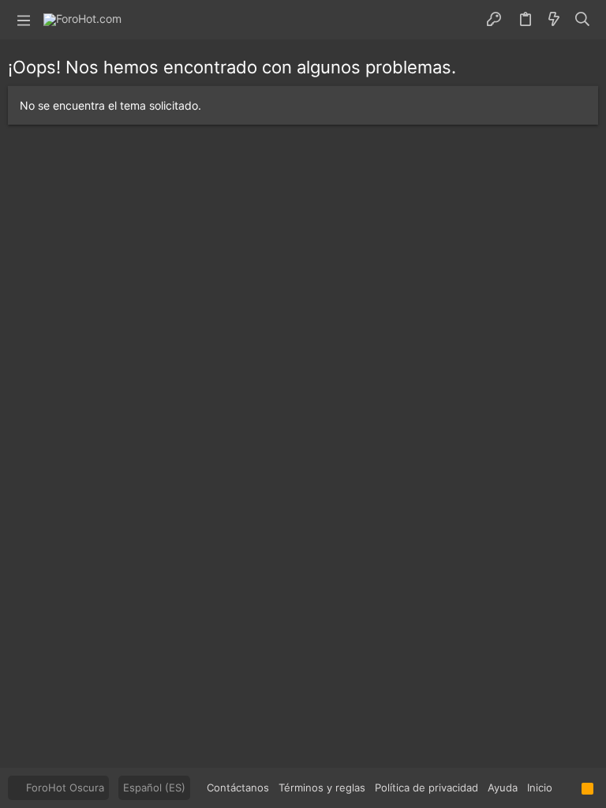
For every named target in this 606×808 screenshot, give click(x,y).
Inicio (539, 787)
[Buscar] (582, 20)
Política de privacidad (426, 787)
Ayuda (503, 787)
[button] (23, 20)
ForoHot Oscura (63, 787)
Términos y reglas (322, 787)
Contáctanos (238, 787)
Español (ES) (154, 787)
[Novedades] (554, 20)
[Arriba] (567, 787)
